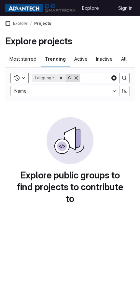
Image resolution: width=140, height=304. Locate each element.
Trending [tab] (55, 59)
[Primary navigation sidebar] (8, 23)
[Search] (124, 78)
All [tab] (124, 59)
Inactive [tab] (104, 59)
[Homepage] (40, 8)
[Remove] (76, 78)
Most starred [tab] (22, 59)
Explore (90, 8)
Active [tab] (81, 59)
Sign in (125, 8)
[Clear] (114, 78)
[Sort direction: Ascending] (124, 91)
